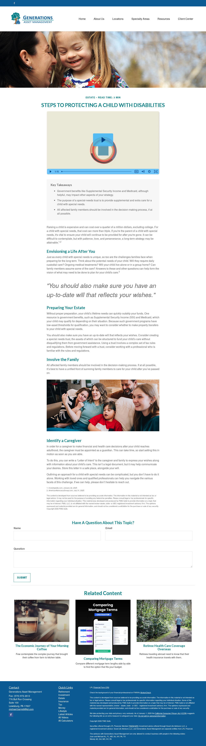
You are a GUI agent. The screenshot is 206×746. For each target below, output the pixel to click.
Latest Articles (65, 714)
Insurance (63, 701)
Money (61, 707)
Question (19, 548)
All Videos (63, 717)
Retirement (64, 691)
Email (108, 528)
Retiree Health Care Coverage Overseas (164, 647)
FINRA (131, 726)
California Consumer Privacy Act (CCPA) (171, 713)
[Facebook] (14, 3)
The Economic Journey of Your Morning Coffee (42, 647)
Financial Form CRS (101, 687)
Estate (61, 698)
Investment (64, 694)
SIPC (137, 726)
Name (17, 528)
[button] (99, 19)
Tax (60, 704)
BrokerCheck (145, 692)
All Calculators (65, 720)
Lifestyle (62, 711)
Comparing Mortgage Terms (103, 658)
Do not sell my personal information (152, 715)
